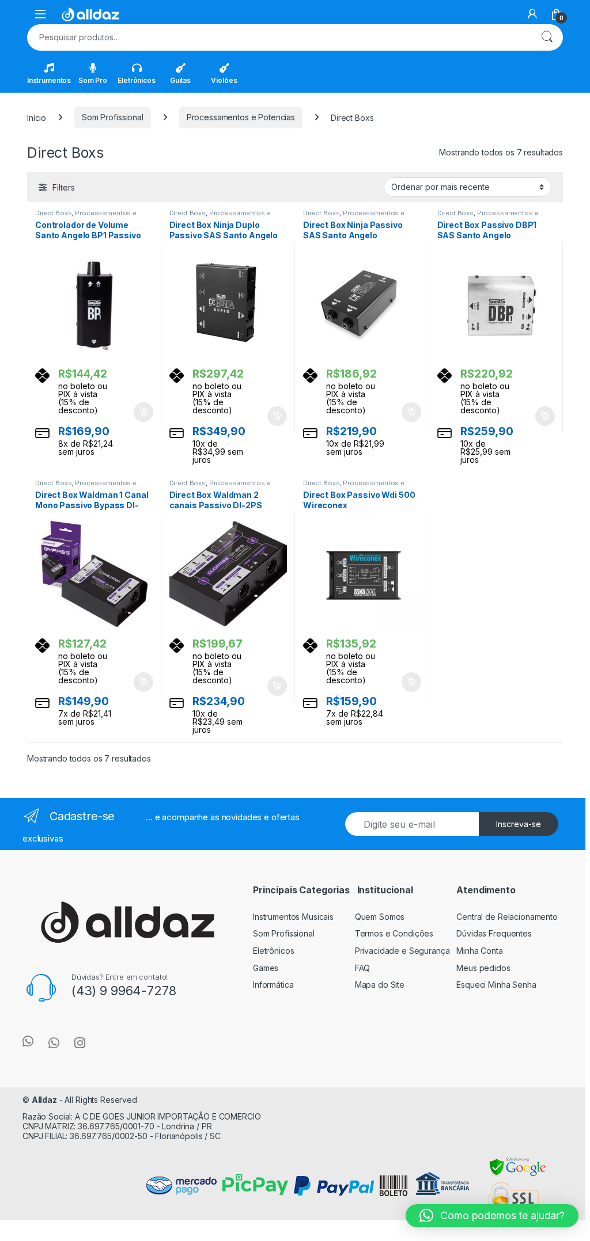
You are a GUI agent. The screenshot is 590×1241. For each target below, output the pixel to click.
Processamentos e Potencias (241, 117)
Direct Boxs (53, 213)
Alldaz (44, 1100)
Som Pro (92, 80)
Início (36, 117)
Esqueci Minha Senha (496, 984)
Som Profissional (112, 117)
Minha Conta (479, 951)
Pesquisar (547, 37)
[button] (492, 1215)
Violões (224, 80)
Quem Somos (380, 917)
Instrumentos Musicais (293, 917)
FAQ (362, 968)
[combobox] (279, 37)
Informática (273, 984)
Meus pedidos (483, 968)
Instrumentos (49, 80)
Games (265, 968)
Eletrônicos (136, 80)
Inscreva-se (518, 824)
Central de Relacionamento (507, 917)
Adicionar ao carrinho (135, 412)
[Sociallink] (27, 1041)
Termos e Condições (394, 933)
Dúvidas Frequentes (493, 933)
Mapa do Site (379, 984)
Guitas (180, 80)
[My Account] (532, 14)
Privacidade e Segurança (402, 951)
